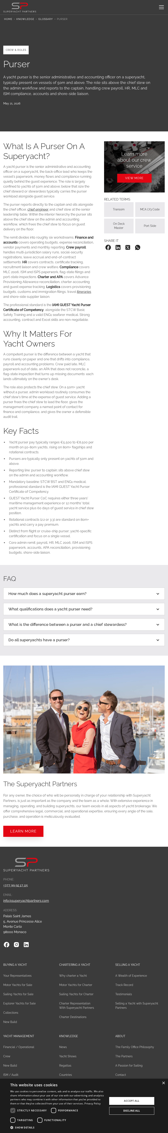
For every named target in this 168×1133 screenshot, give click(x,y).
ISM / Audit (10, 1074)
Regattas (65, 1065)
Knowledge (25, 19)
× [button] (163, 1083)
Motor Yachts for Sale (17, 985)
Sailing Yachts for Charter (76, 994)
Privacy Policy (92, 1103)
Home (8, 19)
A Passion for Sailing (129, 1065)
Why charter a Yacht (73, 975)
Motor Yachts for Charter (75, 985)
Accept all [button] (131, 1101)
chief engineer (38, 209)
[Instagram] (16, 944)
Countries (65, 1074)
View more (134, 178)
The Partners (124, 1056)
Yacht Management (18, 1036)
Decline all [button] (131, 1110)
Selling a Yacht (127, 964)
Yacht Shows (67, 1056)
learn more (23, 831)
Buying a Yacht (15, 964)
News (63, 1047)
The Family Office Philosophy (134, 1047)
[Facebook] (6, 944)
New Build (10, 1022)
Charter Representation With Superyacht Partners (76, 1005)
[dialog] (84, 1106)
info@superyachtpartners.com (26, 901)
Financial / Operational (18, 1047)
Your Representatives (17, 975)
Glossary (45, 19)
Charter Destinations (72, 1017)
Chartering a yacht (74, 964)
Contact (120, 1074)
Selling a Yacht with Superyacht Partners (136, 1005)
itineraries (84, 292)
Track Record (124, 985)
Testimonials (123, 994)
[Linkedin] (26, 944)
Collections (10, 1012)
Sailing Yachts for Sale (18, 994)
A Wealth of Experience (131, 975)
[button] (161, 7)
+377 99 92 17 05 (15, 885)
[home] (19, 7)
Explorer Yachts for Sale (19, 1003)
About (120, 1036)
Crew (6, 1056)
